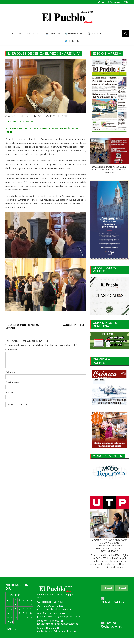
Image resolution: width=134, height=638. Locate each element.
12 (31, 608)
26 (31, 617)
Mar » (15, 629)
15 (16, 613)
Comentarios (11, 349)
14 (11, 613)
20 (7, 617)
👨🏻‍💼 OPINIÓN (52, 33)
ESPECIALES (32, 33)
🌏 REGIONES (72, 41)
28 (11, 622)
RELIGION (62, 116)
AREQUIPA (13, 33)
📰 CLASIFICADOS (112, 600)
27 (7, 622)
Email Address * (13, 382)
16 (19, 613)
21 (11, 617)
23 (19, 617)
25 (27, 617)
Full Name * (10, 372)
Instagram (99, 2)
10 (23, 608)
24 (23, 617)
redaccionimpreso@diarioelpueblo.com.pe (57, 624)
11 (27, 608)
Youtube (103, 2)
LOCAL (40, 116)
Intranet (107, 588)
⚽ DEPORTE (94, 33)
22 (15, 617)
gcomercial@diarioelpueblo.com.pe (54, 609)
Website (9, 392)
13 (8, 613)
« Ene (8, 629)
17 (23, 613)
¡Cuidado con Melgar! (73, 325)
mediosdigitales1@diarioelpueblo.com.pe (57, 631)
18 (27, 613)
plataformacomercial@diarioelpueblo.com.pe (59, 616)
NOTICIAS (50, 116)
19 (31, 613)
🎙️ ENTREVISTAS (73, 33)
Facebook (95, 2)
